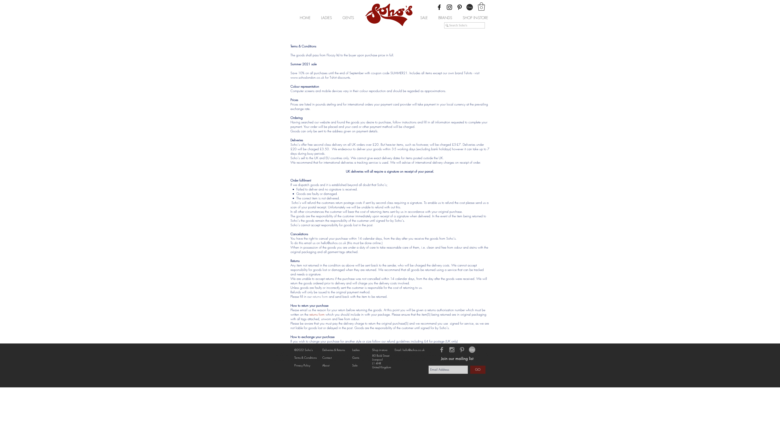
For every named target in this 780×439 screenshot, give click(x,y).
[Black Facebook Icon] (439, 7)
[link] (481, 6)
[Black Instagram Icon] (449, 7)
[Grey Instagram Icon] (451, 349)
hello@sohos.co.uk (333, 243)
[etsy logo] (472, 349)
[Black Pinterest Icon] (459, 7)
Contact (327, 358)
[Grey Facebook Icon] (441, 349)
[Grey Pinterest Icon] (462, 349)
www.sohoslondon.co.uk (307, 77)
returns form (320, 296)
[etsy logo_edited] (469, 7)
